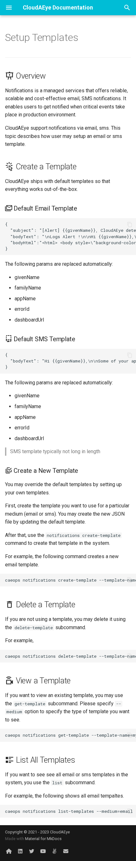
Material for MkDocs (43, 838)
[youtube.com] (43, 851)
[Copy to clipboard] (129, 224)
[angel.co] (54, 851)
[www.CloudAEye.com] (9, 851)
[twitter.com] (32, 851)
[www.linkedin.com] (20, 851)
